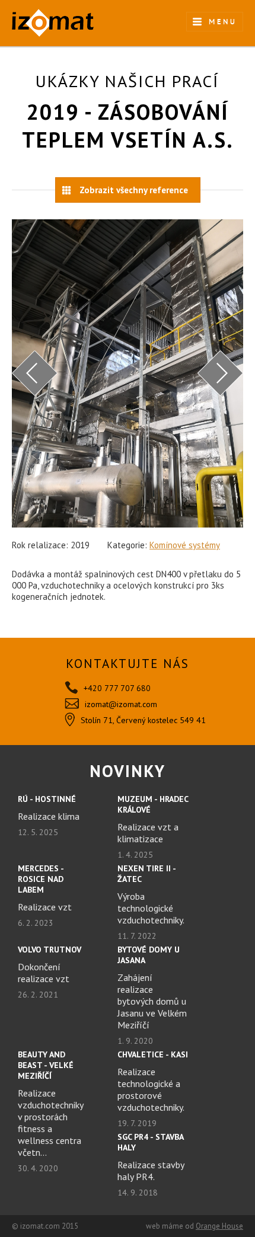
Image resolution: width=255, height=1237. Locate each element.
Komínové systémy (184, 545)
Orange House (219, 1226)
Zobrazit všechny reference (133, 190)
